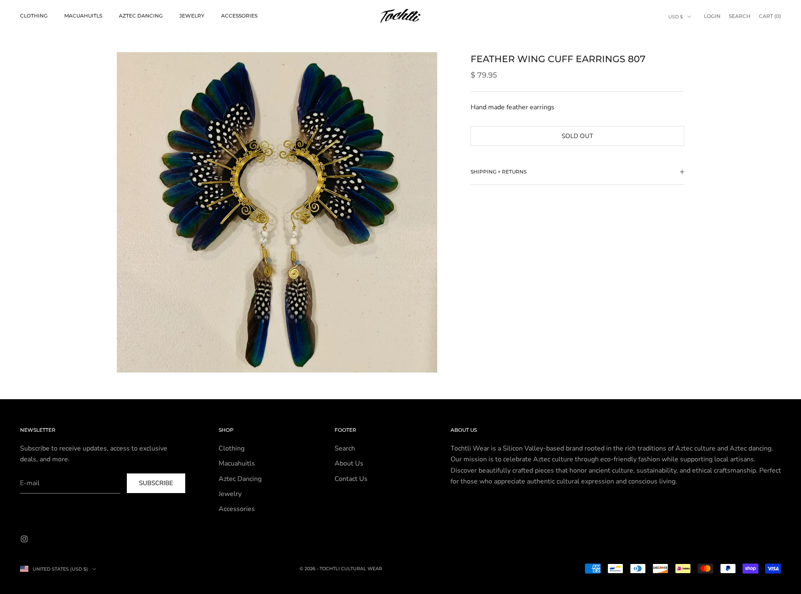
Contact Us (351, 478)
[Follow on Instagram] (24, 539)
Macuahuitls (83, 16)
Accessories (239, 16)
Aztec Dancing (141, 16)
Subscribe (156, 483)
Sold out (577, 136)
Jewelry (191, 16)
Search (345, 448)
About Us (349, 463)
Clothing (34, 16)
